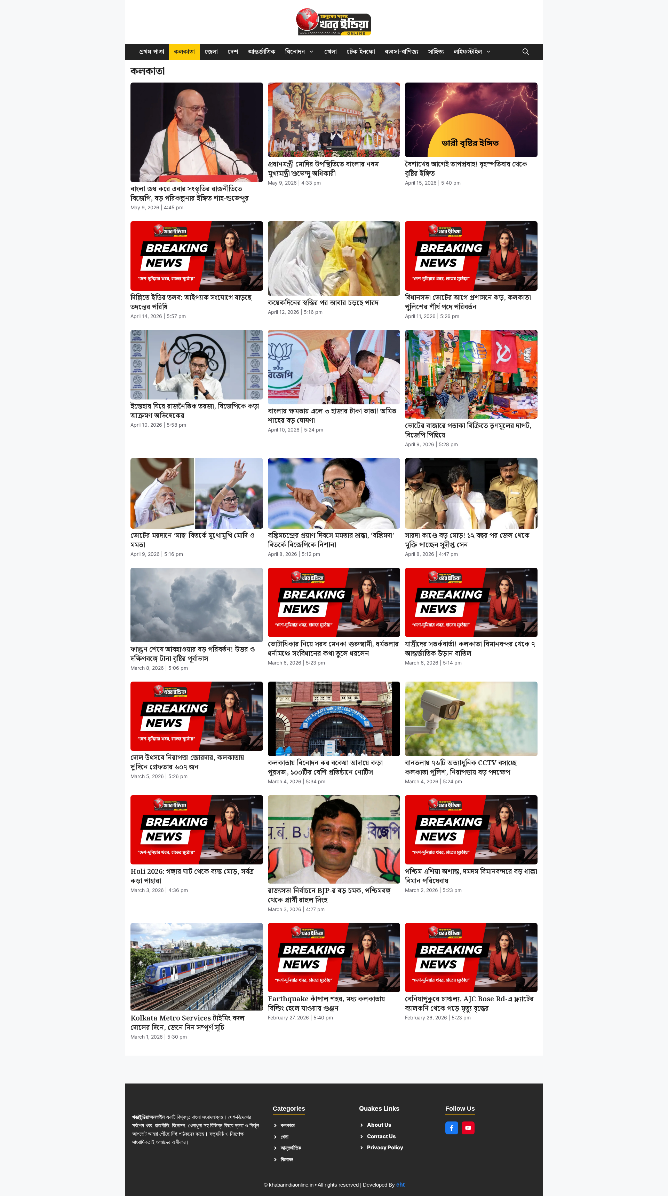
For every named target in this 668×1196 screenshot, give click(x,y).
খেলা (330, 52)
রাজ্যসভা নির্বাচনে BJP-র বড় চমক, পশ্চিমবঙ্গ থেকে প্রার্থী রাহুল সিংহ (329, 895)
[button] (526, 52)
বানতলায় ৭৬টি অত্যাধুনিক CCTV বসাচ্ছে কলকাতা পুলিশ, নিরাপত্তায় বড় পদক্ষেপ (461, 768)
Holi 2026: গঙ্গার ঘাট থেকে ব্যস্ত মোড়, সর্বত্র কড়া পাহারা (192, 876)
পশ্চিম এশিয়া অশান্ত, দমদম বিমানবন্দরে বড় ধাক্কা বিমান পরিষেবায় (471, 876)
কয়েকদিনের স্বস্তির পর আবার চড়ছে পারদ (323, 303)
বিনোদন (295, 52)
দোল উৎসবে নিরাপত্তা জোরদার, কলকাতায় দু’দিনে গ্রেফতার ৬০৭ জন (187, 762)
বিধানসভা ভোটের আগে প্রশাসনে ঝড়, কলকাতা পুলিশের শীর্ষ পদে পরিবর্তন (468, 302)
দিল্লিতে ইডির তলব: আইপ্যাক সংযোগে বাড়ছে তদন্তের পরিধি (191, 302)
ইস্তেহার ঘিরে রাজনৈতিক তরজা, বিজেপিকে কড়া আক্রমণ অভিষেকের (195, 411)
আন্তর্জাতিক (262, 52)
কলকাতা (184, 52)
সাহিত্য (436, 52)
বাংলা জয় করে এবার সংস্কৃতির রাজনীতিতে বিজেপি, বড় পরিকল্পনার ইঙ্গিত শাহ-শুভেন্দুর (189, 194)
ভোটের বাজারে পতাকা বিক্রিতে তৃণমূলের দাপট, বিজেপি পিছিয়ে (468, 430)
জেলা (211, 52)
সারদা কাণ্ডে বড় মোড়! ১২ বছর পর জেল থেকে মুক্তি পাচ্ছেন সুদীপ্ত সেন (467, 540)
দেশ (233, 52)
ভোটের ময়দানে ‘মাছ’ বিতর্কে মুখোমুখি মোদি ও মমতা (192, 540)
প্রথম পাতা (151, 52)
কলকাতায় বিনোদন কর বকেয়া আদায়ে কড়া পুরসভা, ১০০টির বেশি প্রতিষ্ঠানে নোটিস (325, 768)
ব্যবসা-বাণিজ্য (401, 52)
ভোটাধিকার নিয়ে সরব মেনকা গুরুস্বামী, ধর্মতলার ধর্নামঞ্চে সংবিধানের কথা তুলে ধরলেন (333, 649)
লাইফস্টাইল (468, 52)
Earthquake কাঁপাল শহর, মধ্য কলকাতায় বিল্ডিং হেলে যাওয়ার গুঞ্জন (326, 1004)
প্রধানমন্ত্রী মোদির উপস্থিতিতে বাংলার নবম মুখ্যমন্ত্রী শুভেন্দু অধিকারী (323, 169)
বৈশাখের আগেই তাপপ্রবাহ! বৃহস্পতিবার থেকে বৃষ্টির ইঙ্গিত (466, 169)
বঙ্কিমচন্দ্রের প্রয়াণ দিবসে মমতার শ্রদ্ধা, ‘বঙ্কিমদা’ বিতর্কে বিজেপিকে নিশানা (331, 540)
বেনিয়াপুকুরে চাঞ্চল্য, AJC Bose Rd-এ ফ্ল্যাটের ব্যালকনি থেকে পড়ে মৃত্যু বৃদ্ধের (469, 1004)
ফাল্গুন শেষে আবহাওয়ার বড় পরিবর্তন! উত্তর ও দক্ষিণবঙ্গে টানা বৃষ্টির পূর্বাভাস (192, 654)
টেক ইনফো (361, 52)
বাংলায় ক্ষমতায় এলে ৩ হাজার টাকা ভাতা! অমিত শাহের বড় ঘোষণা (332, 416)
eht (400, 1185)
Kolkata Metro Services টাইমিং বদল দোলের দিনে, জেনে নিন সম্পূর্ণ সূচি (187, 1023)
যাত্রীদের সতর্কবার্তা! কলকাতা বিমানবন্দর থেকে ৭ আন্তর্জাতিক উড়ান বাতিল (470, 649)
